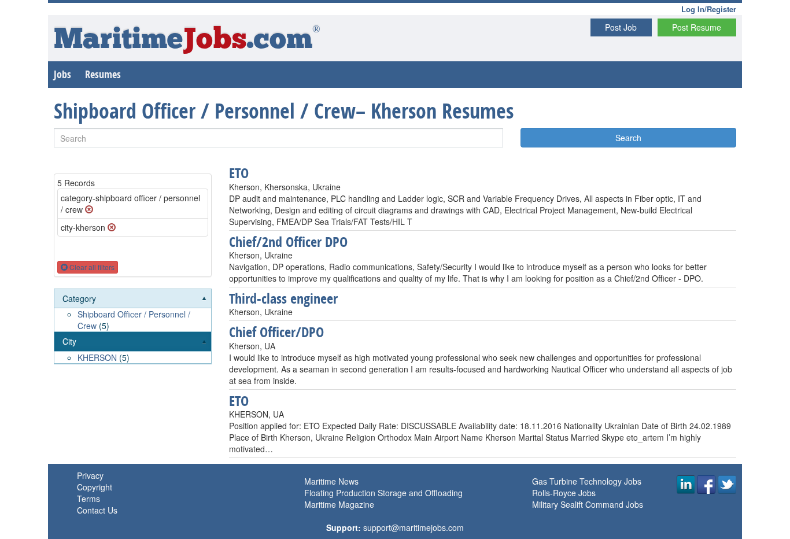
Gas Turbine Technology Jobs (586, 481)
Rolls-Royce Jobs (564, 493)
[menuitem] (132, 311)
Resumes (103, 74)
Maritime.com (187, 41)
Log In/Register (708, 8)
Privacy (90, 475)
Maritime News (331, 481)
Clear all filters (91, 267)
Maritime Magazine (339, 504)
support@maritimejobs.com (413, 527)
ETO (239, 173)
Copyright (94, 487)
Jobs (62, 74)
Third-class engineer (283, 298)
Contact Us (97, 510)
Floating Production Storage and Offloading (383, 493)
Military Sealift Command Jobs (587, 504)
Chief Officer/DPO (276, 332)
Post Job (621, 27)
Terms (88, 498)
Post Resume (696, 27)
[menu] (133, 327)
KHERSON (97, 357)
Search (628, 137)
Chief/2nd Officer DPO (288, 241)
